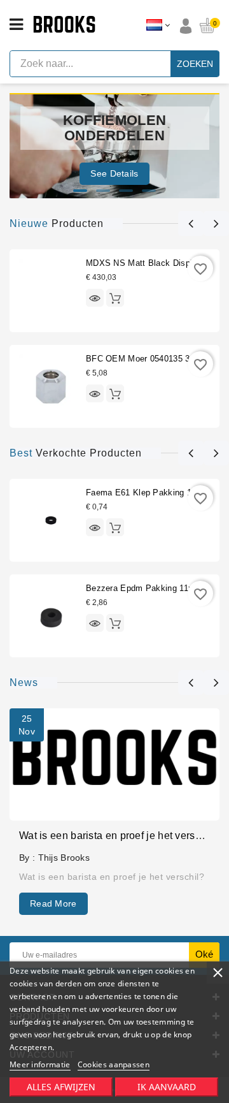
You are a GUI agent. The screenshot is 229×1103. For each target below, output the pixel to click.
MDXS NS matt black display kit (150, 263)
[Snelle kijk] (95, 298)
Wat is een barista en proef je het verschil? (118, 835)
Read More (53, 903)
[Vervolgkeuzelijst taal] (158, 25)
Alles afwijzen (61, 1087)
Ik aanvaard (166, 1087)
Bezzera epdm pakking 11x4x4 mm (155, 588)
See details (114, 173)
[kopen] (115, 298)
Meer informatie (40, 1064)
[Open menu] (16, 25)
